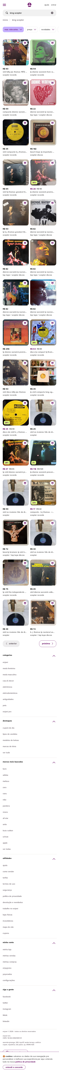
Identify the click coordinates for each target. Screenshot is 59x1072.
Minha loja (7, 949)
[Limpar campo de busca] (52, 13)
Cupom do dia (8, 727)
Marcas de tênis (9, 746)
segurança (7, 890)
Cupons (6, 933)
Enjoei (5, 662)
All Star (5, 818)
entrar (53, 4)
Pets (4, 705)
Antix (5, 824)
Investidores (8, 920)
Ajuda (5, 865)
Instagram (7, 1009)
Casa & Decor (8, 680)
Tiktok (5, 1015)
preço (29, 29)
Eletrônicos (7, 687)
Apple (5, 842)
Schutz (5, 836)
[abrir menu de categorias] (4, 4)
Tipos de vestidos (10, 734)
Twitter (5, 1002)
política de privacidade (25, 1061)
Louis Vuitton (8, 830)
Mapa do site (8, 927)
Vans (5, 793)
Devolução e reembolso (13, 902)
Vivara (5, 812)
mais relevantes (11, 29)
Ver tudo (6, 752)
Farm (4, 768)
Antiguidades (8, 699)
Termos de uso (9, 883)
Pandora (6, 805)
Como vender (8, 871)
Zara (4, 787)
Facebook (7, 996)
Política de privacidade (12, 896)
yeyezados (7, 974)
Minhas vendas (9, 955)
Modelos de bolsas (11, 740)
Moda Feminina (9, 668)
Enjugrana (7, 968)
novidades (45, 29)
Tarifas (5, 877)
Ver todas (7, 849)
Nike (4, 799)
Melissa (6, 781)
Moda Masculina (9, 674)
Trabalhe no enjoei (10, 908)
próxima (46, 643)
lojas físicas (7, 914)
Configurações (9, 980)
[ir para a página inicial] (29, 6)
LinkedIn (6, 1021)
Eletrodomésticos (10, 693)
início (5, 20)
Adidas (5, 775)
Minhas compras (10, 961)
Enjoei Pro (7, 711)
